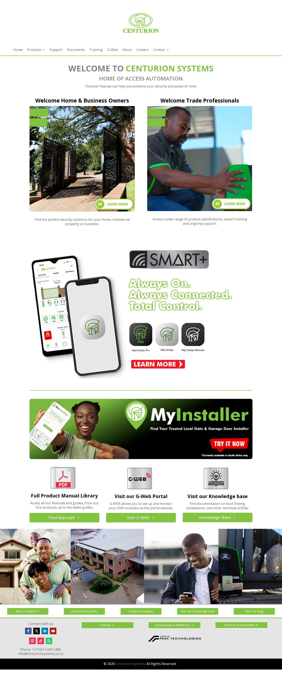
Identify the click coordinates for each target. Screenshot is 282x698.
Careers (142, 50)
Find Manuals (62, 517)
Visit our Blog (254, 611)
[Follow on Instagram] (32, 641)
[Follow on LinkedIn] (44, 631)
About (127, 50)
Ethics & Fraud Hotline (239, 625)
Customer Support (141, 611)
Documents (76, 50)
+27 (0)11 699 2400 (46, 649)
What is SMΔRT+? (28, 611)
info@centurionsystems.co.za (40, 653)
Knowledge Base (215, 517)
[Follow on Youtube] (53, 631)
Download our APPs (84, 611)
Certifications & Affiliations (172, 625)
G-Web (112, 50)
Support (56, 50)
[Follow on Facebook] (28, 631)
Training (96, 50)
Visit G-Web (138, 517)
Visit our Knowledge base (197, 611)
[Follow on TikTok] (40, 641)
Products (34, 50)
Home (18, 50)
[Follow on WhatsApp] (49, 641)
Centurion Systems (130, 663)
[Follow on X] (36, 631)
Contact (159, 50)
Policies (105, 625)
